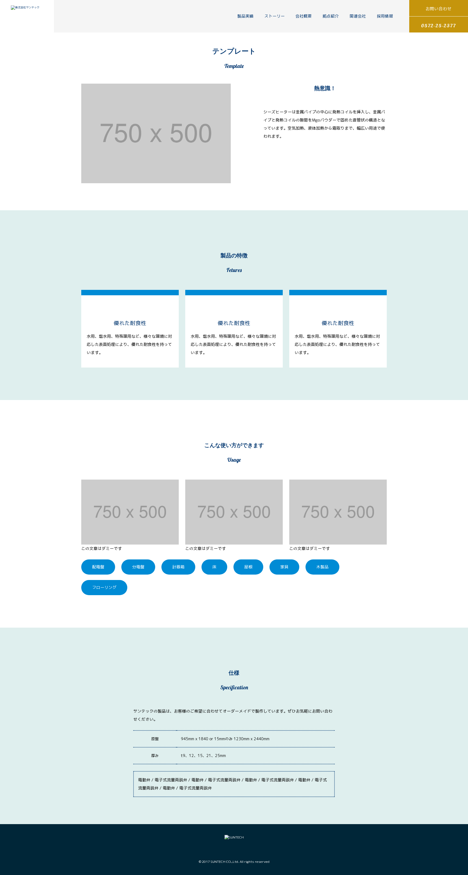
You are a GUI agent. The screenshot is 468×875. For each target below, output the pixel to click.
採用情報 (385, 16)
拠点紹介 (331, 16)
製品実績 (245, 16)
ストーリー (274, 16)
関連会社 (358, 16)
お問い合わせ (438, 9)
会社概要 (303, 16)
